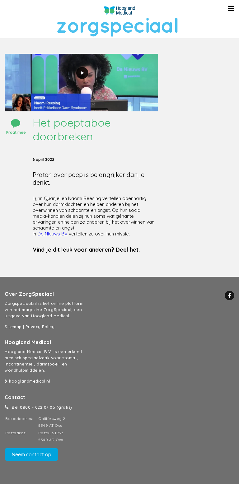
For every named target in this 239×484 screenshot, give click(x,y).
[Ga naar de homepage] (119, 10)
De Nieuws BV (52, 234)
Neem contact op (31, 454)
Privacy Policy (40, 326)
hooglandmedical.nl (29, 381)
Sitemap (13, 326)
